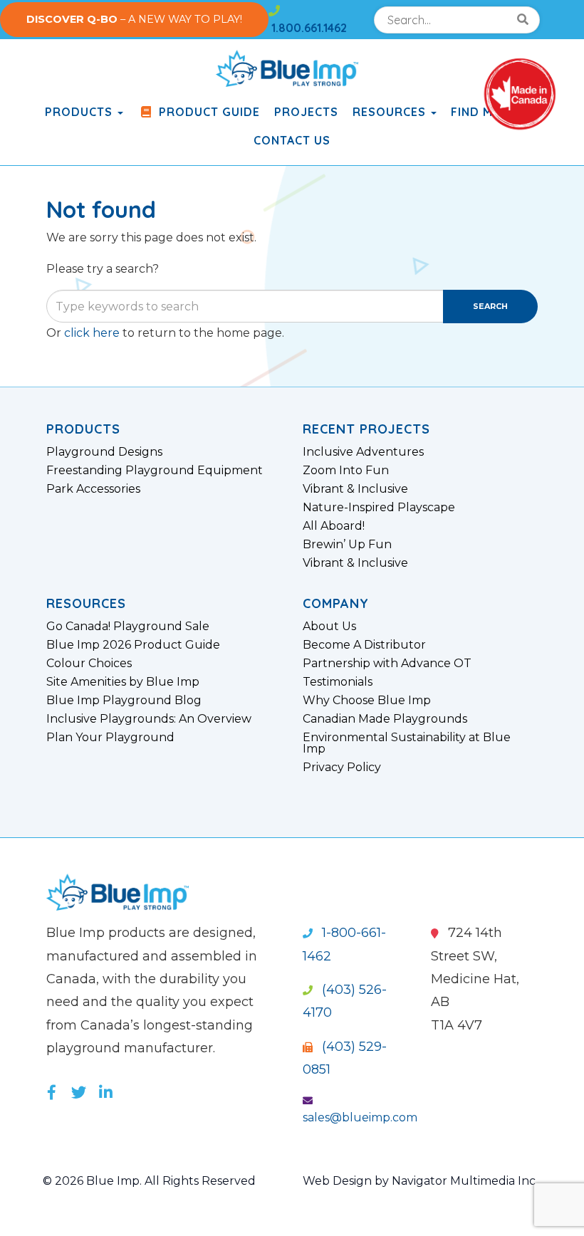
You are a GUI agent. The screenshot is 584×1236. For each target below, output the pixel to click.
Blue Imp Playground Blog (124, 700)
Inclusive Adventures (363, 452)
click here (92, 333)
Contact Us (292, 140)
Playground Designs (104, 452)
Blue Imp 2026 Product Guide (133, 645)
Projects (306, 112)
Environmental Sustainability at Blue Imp (407, 743)
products (80, 112)
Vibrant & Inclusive (355, 489)
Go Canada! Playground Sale (127, 626)
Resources (391, 112)
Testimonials (337, 682)
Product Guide (207, 112)
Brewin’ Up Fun (347, 544)
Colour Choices (89, 663)
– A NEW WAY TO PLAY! (134, 19)
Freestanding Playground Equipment (154, 470)
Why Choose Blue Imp (367, 700)
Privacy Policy (342, 767)
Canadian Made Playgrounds (385, 719)
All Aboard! (334, 526)
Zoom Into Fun (346, 470)
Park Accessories (93, 489)
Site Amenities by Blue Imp (122, 682)
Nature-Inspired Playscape (379, 507)
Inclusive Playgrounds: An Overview (148, 719)
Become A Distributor (364, 645)
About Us (329, 626)
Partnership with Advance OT (387, 663)
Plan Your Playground (110, 737)
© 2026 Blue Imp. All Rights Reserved (149, 1181)
